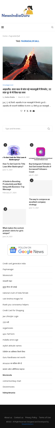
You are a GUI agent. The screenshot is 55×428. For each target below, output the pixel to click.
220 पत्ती (6, 322)
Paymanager (8, 269)
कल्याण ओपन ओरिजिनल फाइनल (13, 369)
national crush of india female (15, 293)
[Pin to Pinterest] (30, 111)
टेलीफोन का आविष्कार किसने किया (14, 351)
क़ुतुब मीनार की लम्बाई (10, 287)
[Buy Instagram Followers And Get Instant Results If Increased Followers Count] (40, 153)
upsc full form (9, 334)
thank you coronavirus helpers (16, 304)
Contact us (18, 417)
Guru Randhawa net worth (14, 357)
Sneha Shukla (10, 97)
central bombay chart (12, 381)
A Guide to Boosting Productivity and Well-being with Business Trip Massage (13, 185)
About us (8, 417)
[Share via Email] (34, 111)
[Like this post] (21, 111)
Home (5, 36)
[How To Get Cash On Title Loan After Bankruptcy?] (14, 153)
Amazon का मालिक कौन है (12, 363)
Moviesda (7, 375)
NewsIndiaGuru (27, 424)
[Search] (52, 27)
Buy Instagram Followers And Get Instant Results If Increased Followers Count (40, 168)
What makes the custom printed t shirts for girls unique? (13, 230)
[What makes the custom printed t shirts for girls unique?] (14, 217)
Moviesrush (8, 275)
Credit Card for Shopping (13, 310)
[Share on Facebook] (24, 111)
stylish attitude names (12, 345)
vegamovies (8, 328)
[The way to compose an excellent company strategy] (40, 188)
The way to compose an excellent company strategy (39, 202)
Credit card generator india (14, 263)
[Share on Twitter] (27, 111)
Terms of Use (45, 417)
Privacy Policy (31, 417)
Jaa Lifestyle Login (10, 316)
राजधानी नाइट (7, 281)
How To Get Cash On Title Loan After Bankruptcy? (14, 165)
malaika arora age (10, 339)
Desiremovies (9, 386)
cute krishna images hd (13, 298)
